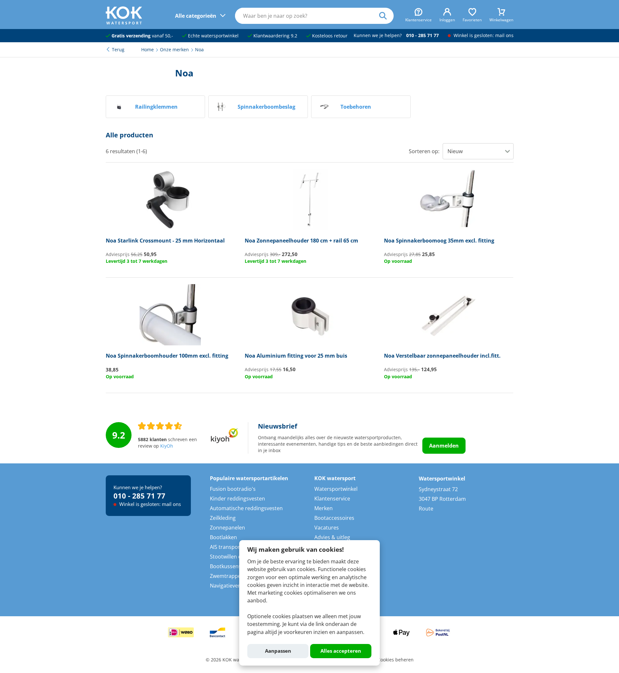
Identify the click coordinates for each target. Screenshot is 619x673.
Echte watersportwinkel (213, 36)
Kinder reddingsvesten (237, 498)
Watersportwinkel (336, 488)
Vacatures (326, 527)
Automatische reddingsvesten (246, 508)
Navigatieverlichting (234, 585)
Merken (323, 508)
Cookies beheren (396, 660)
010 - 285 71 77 (422, 35)
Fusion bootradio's (233, 488)
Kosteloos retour (329, 36)
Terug (118, 50)
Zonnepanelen (227, 527)
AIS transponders (231, 546)
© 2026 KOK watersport (231, 660)
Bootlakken (223, 537)
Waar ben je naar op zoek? (386, 16)
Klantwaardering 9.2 (274, 36)
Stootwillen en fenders (237, 556)
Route (426, 508)
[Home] (124, 22)
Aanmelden (444, 445)
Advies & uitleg (332, 537)
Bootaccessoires (334, 517)
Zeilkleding (223, 517)
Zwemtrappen (227, 575)
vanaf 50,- (142, 36)
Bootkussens (225, 566)
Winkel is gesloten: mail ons (483, 35)
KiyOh (166, 446)
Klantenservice (332, 498)
